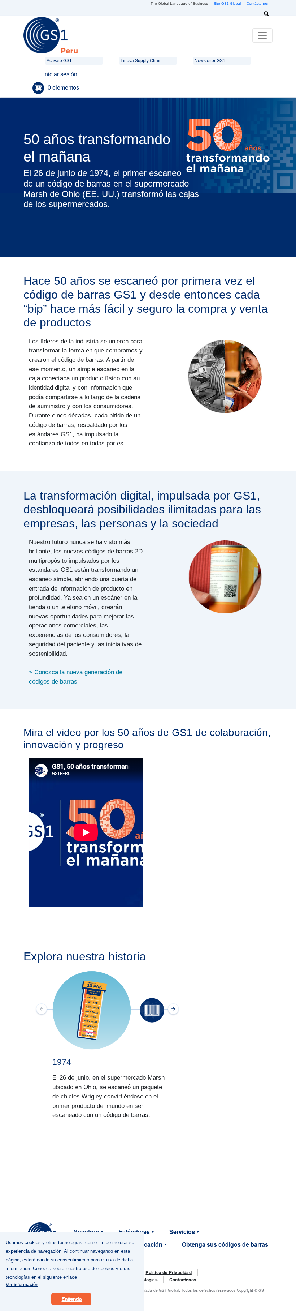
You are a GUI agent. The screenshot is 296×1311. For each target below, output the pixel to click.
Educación (147, 1244)
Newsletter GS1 (210, 60)
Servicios (182, 1231)
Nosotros (86, 1231)
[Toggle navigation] (262, 35)
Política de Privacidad (168, 1272)
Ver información (22, 1284)
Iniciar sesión (60, 74)
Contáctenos (257, 3)
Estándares (134, 1231)
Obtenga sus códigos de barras (225, 1244)
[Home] (50, 35)
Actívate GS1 (59, 60)
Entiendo (71, 1299)
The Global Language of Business (179, 3)
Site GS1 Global (227, 3)
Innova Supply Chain (141, 60)
